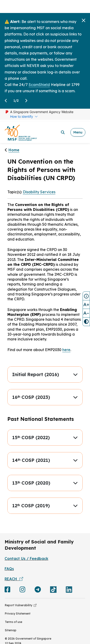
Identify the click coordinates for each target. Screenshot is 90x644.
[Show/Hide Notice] (86, 296)
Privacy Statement (17, 613)
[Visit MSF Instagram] (22, 590)
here (66, 349)
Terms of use (13, 622)
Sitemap (10, 630)
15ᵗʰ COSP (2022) (31, 437)
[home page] (21, 132)
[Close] (83, 20)
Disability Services (39, 192)
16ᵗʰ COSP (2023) (31, 397)
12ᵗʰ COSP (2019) (31, 505)
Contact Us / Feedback (26, 558)
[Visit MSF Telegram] (38, 590)
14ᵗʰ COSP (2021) (31, 460)
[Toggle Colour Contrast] (86, 321)
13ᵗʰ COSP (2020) (31, 483)
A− (86, 313)
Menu (77, 132)
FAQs (9, 568)
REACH (12, 579)
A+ (86, 304)
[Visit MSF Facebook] (7, 590)
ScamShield (39, 84)
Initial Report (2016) (35, 374)
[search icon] (62, 132)
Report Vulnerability (19, 605)
